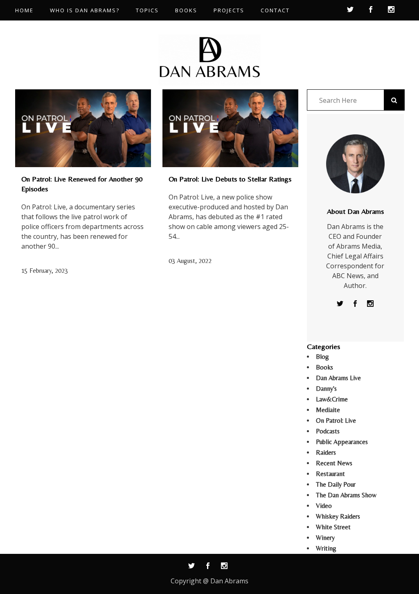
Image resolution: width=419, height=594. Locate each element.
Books (324, 367)
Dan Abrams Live (338, 378)
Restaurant (330, 474)
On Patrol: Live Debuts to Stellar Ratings (230, 179)
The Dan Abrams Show (346, 495)
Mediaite (328, 410)
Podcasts (328, 431)
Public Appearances (342, 442)
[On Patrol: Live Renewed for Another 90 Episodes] (83, 128)
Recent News (334, 463)
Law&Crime (332, 399)
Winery (325, 538)
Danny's (326, 388)
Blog (322, 356)
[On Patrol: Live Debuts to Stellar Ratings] (230, 128)
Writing (326, 548)
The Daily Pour (336, 484)
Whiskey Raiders (338, 516)
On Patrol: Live (336, 420)
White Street (333, 527)
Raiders (326, 452)
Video (324, 506)
